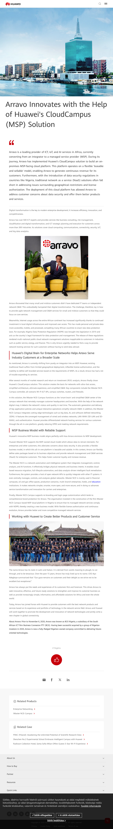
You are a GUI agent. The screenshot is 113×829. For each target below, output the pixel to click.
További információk (91, 806)
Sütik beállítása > (56, 820)
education (96, 482)
